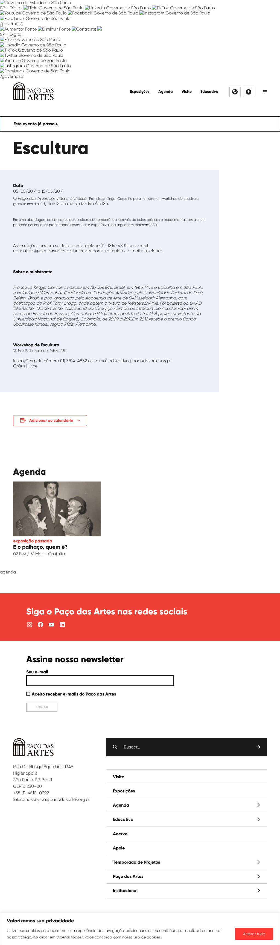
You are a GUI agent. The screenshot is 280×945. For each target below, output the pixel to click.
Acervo (120, 833)
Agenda (165, 91)
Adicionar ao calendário (51, 420)
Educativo (209, 91)
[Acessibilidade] (248, 92)
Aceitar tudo (254, 934)
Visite (187, 91)
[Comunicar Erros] (99, 29)
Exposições (140, 91)
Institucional (125, 890)
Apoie (119, 848)
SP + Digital (11, 7)
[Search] (258, 747)
